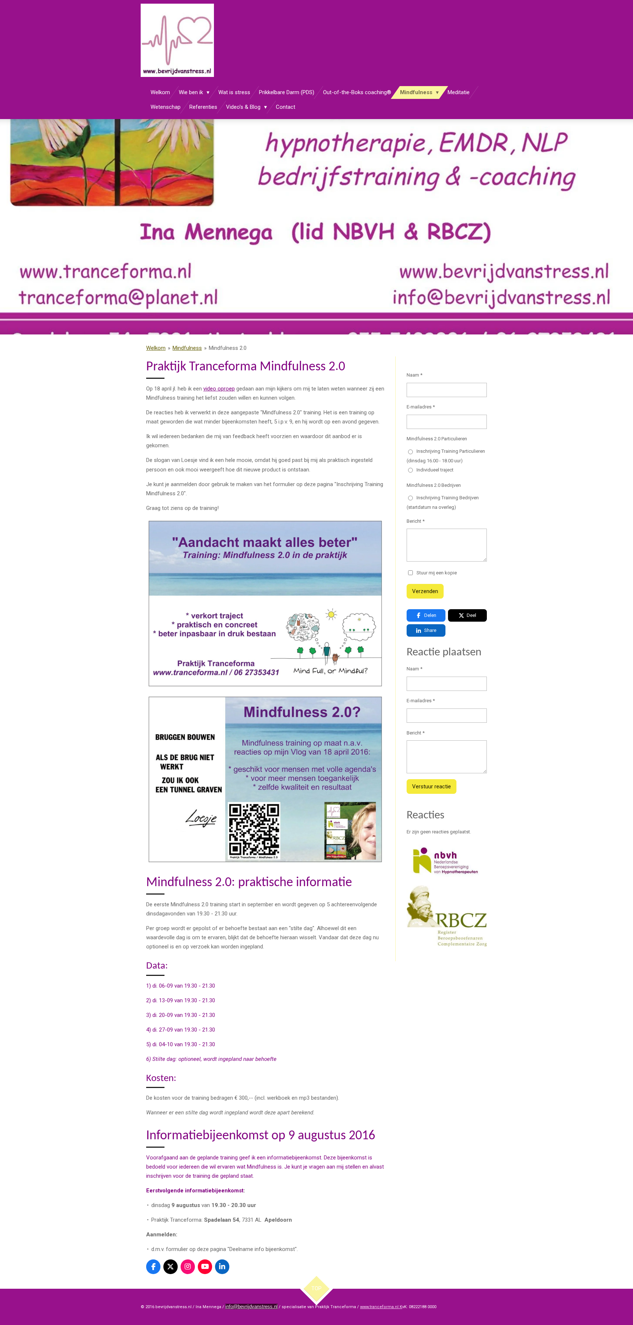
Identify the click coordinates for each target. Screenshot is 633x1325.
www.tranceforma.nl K (381, 1306)
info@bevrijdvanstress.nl (251, 1306)
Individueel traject (435, 470)
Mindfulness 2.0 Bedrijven (434, 485)
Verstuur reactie (431, 786)
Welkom (156, 348)
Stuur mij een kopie (437, 572)
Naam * (414, 375)
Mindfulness (187, 348)
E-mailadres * (421, 407)
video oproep (219, 388)
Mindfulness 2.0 (228, 348)
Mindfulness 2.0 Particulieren (437, 438)
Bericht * (416, 521)
